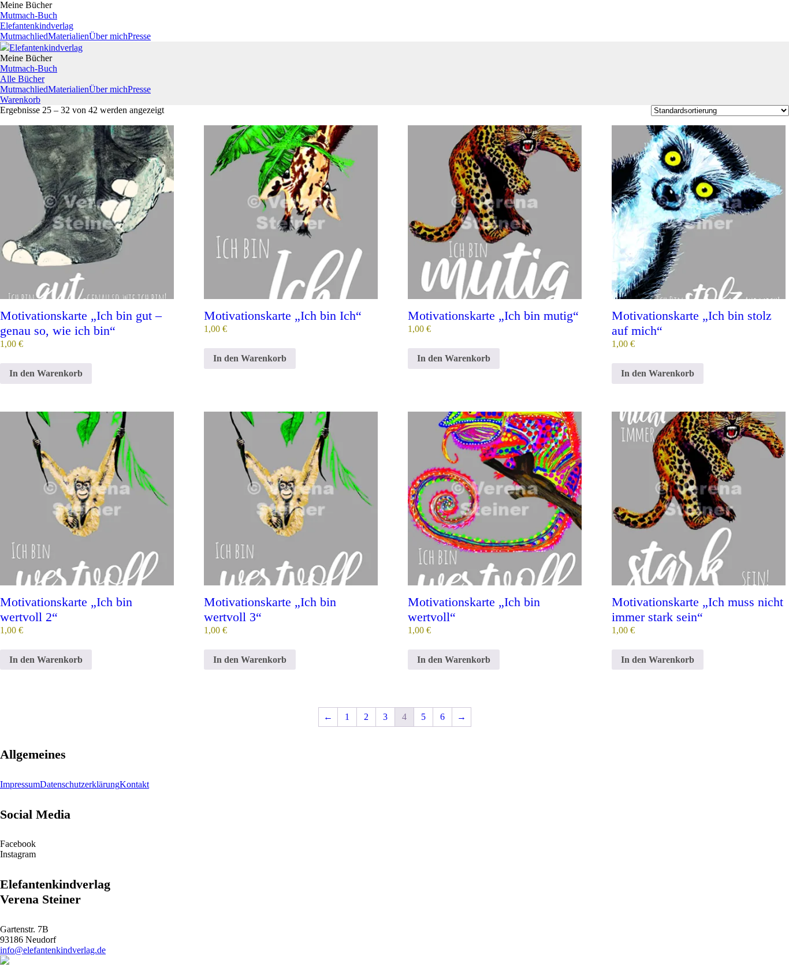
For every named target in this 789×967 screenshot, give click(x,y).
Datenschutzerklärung (80, 784)
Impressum (20, 784)
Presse (139, 36)
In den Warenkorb (46, 373)
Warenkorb (20, 99)
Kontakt (134, 784)
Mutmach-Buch (28, 15)
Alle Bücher (22, 79)
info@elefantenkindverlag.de (53, 950)
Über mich (108, 36)
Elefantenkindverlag (36, 26)
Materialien (68, 36)
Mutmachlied (24, 36)
